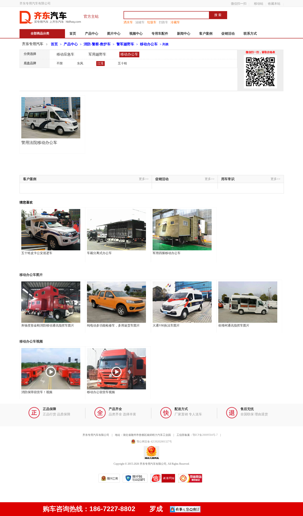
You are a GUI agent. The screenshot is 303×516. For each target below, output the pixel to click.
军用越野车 (97, 54)
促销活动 (228, 33)
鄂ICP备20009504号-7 (205, 434)
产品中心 (91, 33)
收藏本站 (274, 3)
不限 (60, 63)
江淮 (100, 63)
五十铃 (122, 63)
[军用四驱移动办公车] (182, 229)
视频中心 (136, 33)
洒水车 (128, 22)
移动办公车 (149, 44)
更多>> (144, 179)
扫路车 (163, 22)
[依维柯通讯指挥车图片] (247, 302)
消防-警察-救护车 (97, 44)
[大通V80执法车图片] (182, 302)
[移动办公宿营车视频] (116, 368)
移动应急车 (65, 54)
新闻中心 (183, 33)
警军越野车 (125, 44)
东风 (80, 63)
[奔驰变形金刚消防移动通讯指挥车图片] (50, 302)
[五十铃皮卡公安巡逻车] (50, 229)
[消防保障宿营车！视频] (50, 368)
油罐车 (140, 22)
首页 (72, 33)
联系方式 (250, 33)
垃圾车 (151, 22)
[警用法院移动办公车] (50, 117)
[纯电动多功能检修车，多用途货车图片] (116, 302)
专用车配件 (160, 33)
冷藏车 (175, 22)
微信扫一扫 (238, 3)
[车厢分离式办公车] (116, 229)
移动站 (258, 3)
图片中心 (113, 33)
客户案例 (205, 33)
